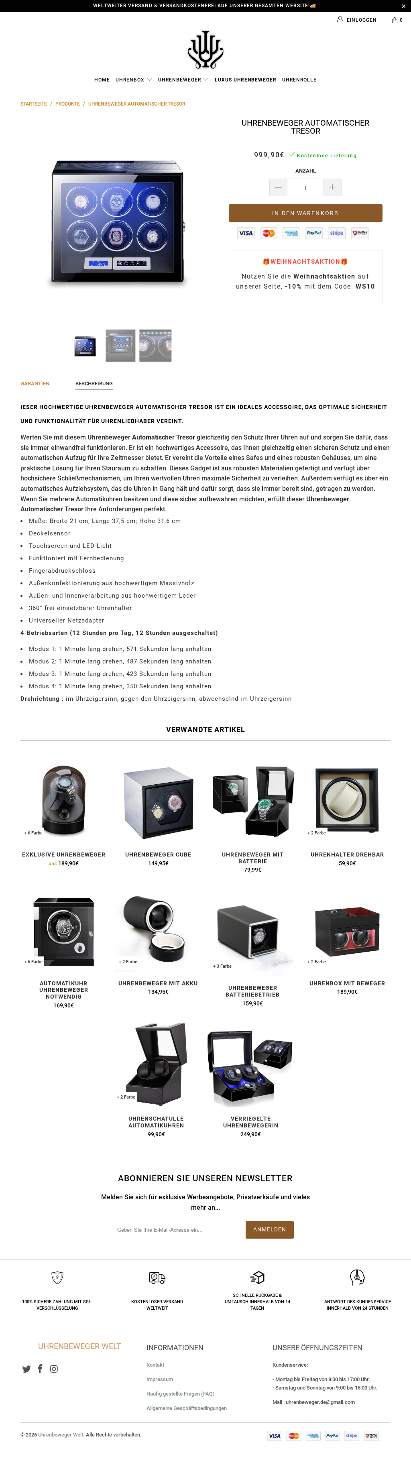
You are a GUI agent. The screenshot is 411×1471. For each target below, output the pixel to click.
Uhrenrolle (299, 80)
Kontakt (155, 1365)
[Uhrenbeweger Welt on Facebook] (41, 1369)
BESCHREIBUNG (94, 383)
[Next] (210, 217)
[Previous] (31, 217)
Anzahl (305, 171)
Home (102, 80)
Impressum (159, 1379)
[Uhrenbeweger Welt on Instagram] (55, 1369)
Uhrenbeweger (180, 80)
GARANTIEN (34, 383)
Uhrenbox (131, 80)
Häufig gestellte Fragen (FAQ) (180, 1394)
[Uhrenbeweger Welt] (205, 49)
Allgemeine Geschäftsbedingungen (186, 1408)
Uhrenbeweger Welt (60, 1435)
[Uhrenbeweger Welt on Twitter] (26, 1369)
